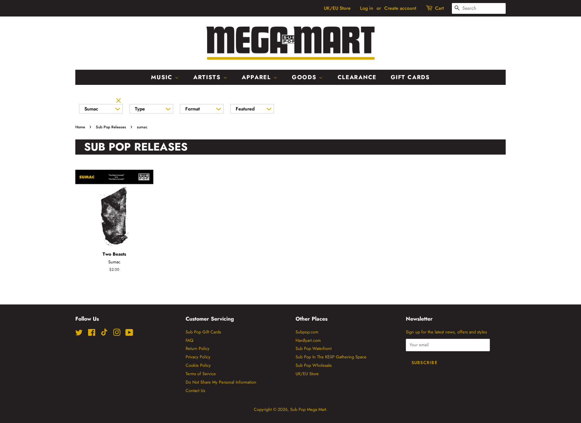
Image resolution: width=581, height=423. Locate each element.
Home (80, 127)
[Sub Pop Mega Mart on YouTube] (129, 334)
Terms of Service (201, 373)
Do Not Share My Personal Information (221, 382)
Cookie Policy (198, 365)
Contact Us (195, 390)
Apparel (257, 77)
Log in (366, 8)
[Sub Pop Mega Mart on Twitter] (79, 334)
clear (119, 101)
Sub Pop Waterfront (314, 348)
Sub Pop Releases (111, 127)
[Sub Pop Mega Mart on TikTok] (104, 334)
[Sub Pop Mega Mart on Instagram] (116, 334)
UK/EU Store (337, 8)
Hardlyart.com (308, 340)
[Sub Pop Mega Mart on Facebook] (91, 334)
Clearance (357, 77)
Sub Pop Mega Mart (308, 409)
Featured (245, 108)
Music (163, 77)
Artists (208, 77)
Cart (439, 8)
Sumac (91, 108)
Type (140, 108)
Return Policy (197, 348)
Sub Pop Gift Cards (203, 332)
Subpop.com (307, 332)
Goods (305, 77)
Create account (400, 8)
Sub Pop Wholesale (314, 365)
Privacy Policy (198, 357)
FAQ (189, 340)
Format (192, 108)
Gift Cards (410, 77)
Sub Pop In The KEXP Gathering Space (331, 357)
